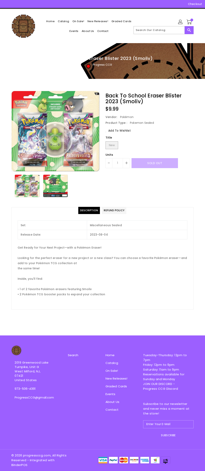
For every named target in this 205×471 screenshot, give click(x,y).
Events (111, 394)
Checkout (195, 4)
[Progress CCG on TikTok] (42, 4)
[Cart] (190, 22)
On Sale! (112, 371)
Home (110, 355)
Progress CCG (102, 65)
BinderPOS (19, 465)
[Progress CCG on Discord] (28, 4)
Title (109, 138)
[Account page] (181, 22)
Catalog (112, 363)
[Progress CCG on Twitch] (35, 4)
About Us (112, 402)
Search (73, 355)
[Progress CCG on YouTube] (21, 4)
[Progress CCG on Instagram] (13, 4)
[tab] (89, 210)
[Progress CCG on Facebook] (6, 4)
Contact (112, 410)
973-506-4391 (25, 389)
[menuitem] (50, 21)
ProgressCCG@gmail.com (32, 397)
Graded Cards (116, 386)
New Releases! (116, 378)
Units (109, 154)
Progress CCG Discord (160, 389)
